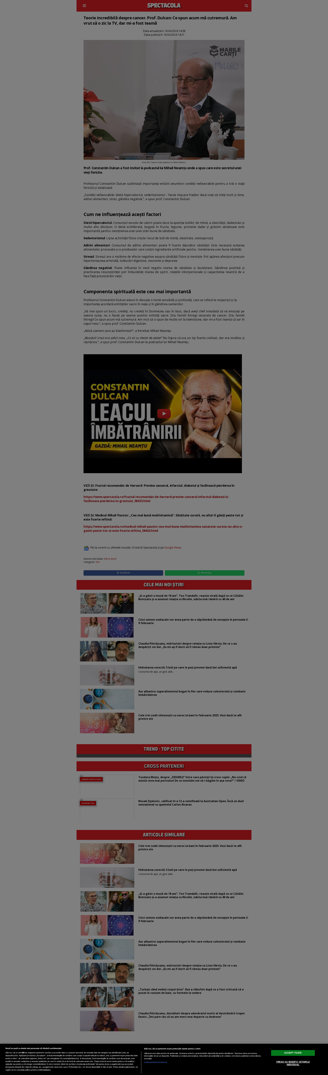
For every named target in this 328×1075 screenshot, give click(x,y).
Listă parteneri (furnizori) (155, 1062)
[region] (164, 1059)
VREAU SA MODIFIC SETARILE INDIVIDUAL (293, 1063)
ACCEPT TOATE (293, 1053)
